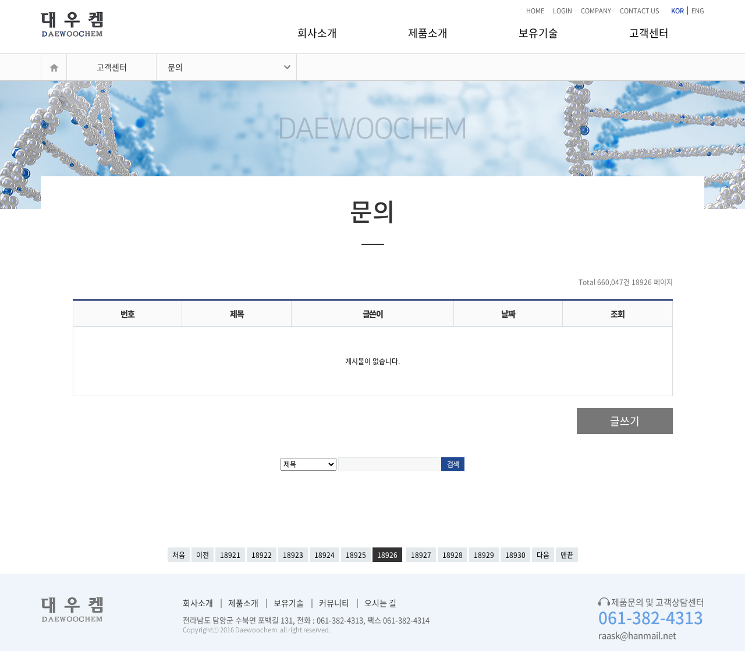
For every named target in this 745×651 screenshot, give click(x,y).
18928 (452, 555)
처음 (178, 555)
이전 (202, 555)
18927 (421, 555)
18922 (261, 555)
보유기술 (538, 33)
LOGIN (562, 11)
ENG (697, 11)
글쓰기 (625, 421)
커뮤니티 (334, 603)
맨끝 (566, 555)
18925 (356, 555)
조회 (617, 313)
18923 (293, 555)
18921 (230, 555)
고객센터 (649, 33)
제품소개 (428, 33)
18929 (484, 555)
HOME (535, 11)
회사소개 (317, 33)
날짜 (508, 313)
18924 (324, 555)
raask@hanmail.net (637, 635)
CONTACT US (639, 11)
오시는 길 (380, 603)
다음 (543, 555)
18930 (515, 555)
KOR (677, 11)
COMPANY (596, 11)
